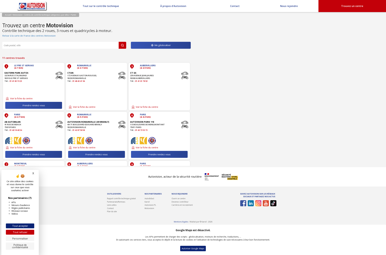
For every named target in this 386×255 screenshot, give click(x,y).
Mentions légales (181, 221)
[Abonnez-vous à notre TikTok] (273, 203)
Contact (235, 6)
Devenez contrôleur (180, 202)
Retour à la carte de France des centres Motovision (29, 35)
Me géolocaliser (162, 45)
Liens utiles (111, 205)
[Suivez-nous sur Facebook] (242, 203)
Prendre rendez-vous (33, 105)
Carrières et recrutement (182, 205)
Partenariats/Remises (116, 202)
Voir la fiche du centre (21, 98)
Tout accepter (20, 226)
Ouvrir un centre (178, 198)
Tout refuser (20, 232)
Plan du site (112, 211)
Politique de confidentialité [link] (20, 246)
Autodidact (149, 198)
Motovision (149, 208)
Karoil (147, 202)
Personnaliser (20, 238)
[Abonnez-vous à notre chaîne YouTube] (265, 203)
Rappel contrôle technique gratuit (121, 198)
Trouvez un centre (352, 6)
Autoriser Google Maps (193, 248)
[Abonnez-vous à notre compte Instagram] (258, 203)
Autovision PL (150, 205)
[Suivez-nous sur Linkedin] (250, 203)
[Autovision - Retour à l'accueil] (32, 6)
